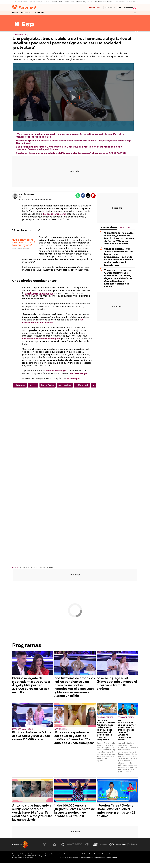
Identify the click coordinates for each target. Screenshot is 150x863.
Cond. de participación (107, 854)
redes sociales (64, 385)
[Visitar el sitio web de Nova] (70, 844)
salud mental (19, 385)
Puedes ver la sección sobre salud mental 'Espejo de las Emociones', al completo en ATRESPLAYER (71, 153)
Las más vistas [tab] (108, 227)
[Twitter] (20, 197)
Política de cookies (89, 854)
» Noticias (49, 567)
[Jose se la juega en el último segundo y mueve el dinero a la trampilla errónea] (117, 663)
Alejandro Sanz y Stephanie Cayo (94, 2)
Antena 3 (15, 567)
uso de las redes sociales (39, 293)
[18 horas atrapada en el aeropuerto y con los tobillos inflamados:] (75, 715)
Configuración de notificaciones (92, 857)
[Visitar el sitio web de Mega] (78, 844)
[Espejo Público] (24, 30)
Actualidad (60, 729)
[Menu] (135, 13)
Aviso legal (58, 854)
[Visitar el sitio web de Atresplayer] (123, 844)
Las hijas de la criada (50, 2)
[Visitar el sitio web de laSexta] (54, 844)
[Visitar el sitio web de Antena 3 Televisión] (46, 844)
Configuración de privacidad (66, 857)
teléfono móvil (82, 385)
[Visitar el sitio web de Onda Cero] (95, 844)
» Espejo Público (38, 567)
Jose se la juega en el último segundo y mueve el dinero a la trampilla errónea (117, 683)
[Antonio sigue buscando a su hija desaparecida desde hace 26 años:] (32, 791)
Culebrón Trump (112, 2)
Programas (27, 13)
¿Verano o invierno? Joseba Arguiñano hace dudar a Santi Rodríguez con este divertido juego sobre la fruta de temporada (106, 730)
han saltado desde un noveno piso (41, 338)
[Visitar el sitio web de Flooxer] (134, 844)
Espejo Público (47, 385)
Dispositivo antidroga (35, 2)
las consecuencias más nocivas (52, 321)
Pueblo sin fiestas (76, 2)
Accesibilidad (111, 857)
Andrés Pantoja (26, 194)
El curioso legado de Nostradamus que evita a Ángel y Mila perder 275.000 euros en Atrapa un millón (31, 685)
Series (15, 13)
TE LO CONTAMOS (126, 717)
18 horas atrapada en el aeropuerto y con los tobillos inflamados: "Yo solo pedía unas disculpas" (74, 738)
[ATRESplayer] (130, 8)
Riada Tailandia (64, 2)
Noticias (39, 13)
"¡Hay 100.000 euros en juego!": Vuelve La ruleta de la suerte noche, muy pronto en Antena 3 (74, 811)
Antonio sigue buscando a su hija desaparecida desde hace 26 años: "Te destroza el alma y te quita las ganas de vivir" (32, 812)
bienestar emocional (54, 214)
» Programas (25, 567)
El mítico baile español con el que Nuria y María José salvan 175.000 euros (32, 736)
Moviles (33, 385)
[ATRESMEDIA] (20, 844)
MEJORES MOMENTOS (22, 729)
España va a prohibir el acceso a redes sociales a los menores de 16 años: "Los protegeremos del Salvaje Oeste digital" (73, 141)
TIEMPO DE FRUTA (105, 717)
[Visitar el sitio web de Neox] (62, 844)
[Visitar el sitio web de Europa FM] (103, 844)
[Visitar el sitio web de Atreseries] (87, 844)
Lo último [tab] (124, 227)
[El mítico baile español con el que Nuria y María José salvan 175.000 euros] (32, 715)
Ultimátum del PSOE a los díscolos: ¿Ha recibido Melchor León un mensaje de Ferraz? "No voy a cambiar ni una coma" (119, 238)
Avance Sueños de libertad (128, 2)
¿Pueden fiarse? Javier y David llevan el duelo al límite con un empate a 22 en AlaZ (116, 811)
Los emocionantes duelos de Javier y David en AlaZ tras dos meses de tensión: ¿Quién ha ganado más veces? (127, 730)
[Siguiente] (136, 2)
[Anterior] (13, 2)
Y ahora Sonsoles (21, 2)
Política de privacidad (72, 854)
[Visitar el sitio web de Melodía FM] (111, 844)
